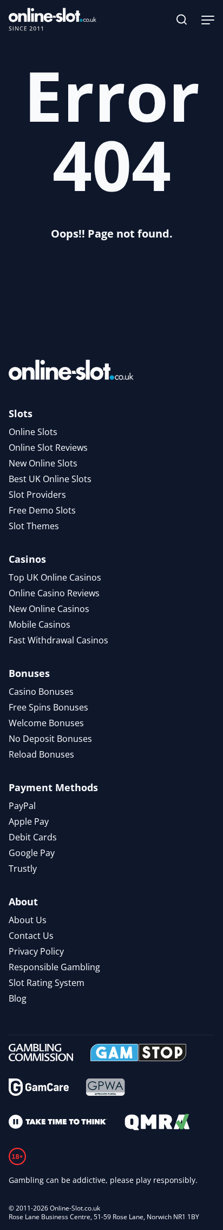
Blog (18, 998)
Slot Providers (37, 495)
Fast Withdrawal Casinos (58, 640)
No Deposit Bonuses (50, 739)
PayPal (22, 806)
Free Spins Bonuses (48, 707)
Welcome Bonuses (46, 723)
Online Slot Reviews (48, 447)
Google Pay (32, 853)
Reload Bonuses (41, 754)
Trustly (23, 868)
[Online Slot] (52, 19)
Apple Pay (29, 821)
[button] (182, 19)
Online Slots (33, 432)
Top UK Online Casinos (55, 577)
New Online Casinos (49, 609)
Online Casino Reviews (54, 593)
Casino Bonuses (41, 692)
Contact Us (31, 936)
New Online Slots (43, 463)
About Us (28, 920)
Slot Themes (34, 526)
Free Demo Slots (42, 510)
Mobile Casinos (39, 624)
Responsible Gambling (54, 967)
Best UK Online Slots (50, 479)
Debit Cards (33, 837)
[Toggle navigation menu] (207, 19)
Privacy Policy (36, 951)
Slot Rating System (46, 983)
